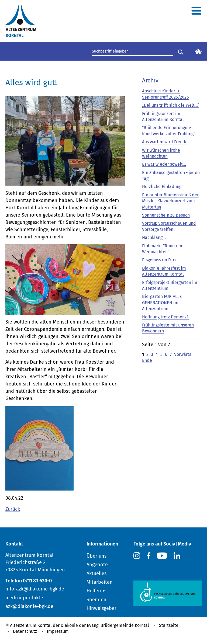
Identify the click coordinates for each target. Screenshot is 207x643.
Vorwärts (182, 354)
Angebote (97, 565)
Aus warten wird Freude (165, 141)
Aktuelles (96, 573)
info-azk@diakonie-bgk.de (34, 589)
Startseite (168, 625)
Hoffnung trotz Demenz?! (165, 316)
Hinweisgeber (101, 608)
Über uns (96, 556)
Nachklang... (154, 237)
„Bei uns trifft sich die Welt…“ (170, 105)
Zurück (12, 509)
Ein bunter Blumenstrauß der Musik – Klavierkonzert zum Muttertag (170, 201)
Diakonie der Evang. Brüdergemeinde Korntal (105, 625)
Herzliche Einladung (161, 186)
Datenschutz (25, 631)
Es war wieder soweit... (164, 164)
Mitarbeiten (100, 582)
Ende (147, 360)
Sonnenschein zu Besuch (166, 215)
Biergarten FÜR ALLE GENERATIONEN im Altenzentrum (162, 302)
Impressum (58, 631)
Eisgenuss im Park (159, 259)
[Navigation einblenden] (196, 13)
